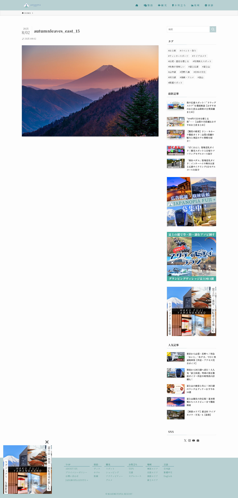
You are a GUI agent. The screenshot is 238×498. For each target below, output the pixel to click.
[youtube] (193, 440)
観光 (108, 464)
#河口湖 (172, 77)
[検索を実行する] (213, 29)
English (168, 476)
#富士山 (206, 66)
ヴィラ (97, 468)
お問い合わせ (72, 476)
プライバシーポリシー (76, 472)
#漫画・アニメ (187, 77)
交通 (131, 472)
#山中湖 (172, 71)
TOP (68, 464)
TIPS (131, 468)
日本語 (167, 468)
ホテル (97, 472)
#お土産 (172, 50)
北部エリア (152, 472)
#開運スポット (175, 82)
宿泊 (96, 464)
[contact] (197, 440)
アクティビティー (114, 476)
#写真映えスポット (202, 61)
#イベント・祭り (188, 50)
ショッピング (112, 472)
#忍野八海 (185, 71)
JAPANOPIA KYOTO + (77, 480)
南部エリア (152, 476)
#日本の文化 (200, 71)
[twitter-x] (185, 440)
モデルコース (135, 476)
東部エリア (152, 468)
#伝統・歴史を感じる (178, 61)
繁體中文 (168, 472)
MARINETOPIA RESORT (120, 493)
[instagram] (189, 440)
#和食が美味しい (176, 66)
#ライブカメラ (199, 55)
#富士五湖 (193, 66)
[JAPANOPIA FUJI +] (32, 5)
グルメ (109, 479)
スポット (110, 468)
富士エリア (152, 479)
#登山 (200, 77)
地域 (149, 464)
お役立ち (133, 464)
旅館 (96, 476)
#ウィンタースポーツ (178, 55)
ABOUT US (71, 468)
